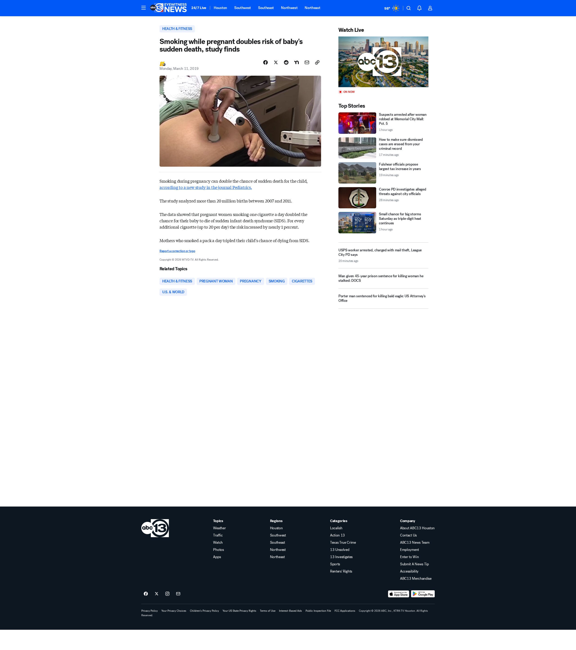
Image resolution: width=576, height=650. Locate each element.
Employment (409, 550)
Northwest (289, 7)
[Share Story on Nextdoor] (296, 62)
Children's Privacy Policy (204, 610)
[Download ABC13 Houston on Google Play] (423, 594)
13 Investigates (341, 557)
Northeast (312, 7)
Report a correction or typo (177, 251)
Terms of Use (267, 610)
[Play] (383, 61)
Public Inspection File (318, 610)
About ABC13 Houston (417, 528)
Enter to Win (409, 557)
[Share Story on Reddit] (286, 62)
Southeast (266, 7)
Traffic (218, 535)
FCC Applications (345, 610)
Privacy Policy (149, 610)
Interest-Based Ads (290, 610)
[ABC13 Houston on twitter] (156, 593)
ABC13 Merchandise (416, 578)
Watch (218, 542)
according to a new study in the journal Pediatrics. (206, 187)
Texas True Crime (343, 542)
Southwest (242, 7)
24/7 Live (198, 7)
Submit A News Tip (414, 564)
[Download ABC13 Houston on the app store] (399, 594)
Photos (218, 550)
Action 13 (337, 535)
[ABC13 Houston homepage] (168, 8)
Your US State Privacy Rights (239, 610)
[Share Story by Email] (307, 62)
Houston (220, 7)
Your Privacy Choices (173, 610)
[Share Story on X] (276, 62)
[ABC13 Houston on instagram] (167, 593)
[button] (143, 7)
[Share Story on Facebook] (265, 62)
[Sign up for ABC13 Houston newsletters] (178, 593)
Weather (219, 528)
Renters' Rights (341, 571)
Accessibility (409, 571)
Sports (335, 564)
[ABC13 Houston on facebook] (145, 593)
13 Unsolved (339, 550)
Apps (217, 557)
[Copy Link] (317, 62)
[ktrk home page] (155, 528)
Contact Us (408, 535)
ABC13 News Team (414, 542)
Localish (336, 528)
